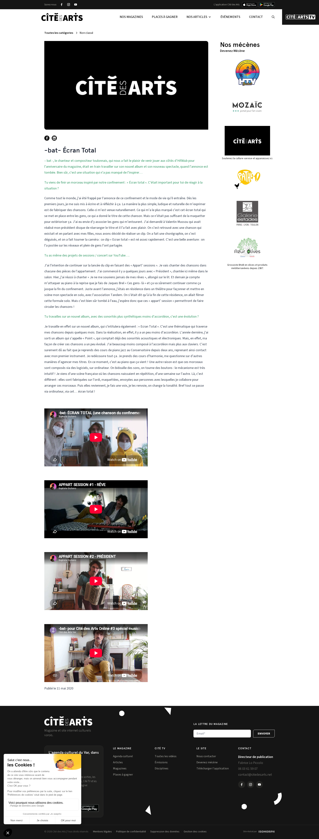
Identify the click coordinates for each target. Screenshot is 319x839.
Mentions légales (102, 831)
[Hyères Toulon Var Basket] (247, 73)
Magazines (119, 768)
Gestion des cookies (195, 831)
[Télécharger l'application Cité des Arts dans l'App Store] (249, 4)
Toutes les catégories (58, 33)
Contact (256, 17)
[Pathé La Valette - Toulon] (247, 179)
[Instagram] (68, 4)
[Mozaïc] (247, 106)
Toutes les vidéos (165, 756)
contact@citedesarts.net (255, 774)
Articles (118, 762)
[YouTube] (75, 4)
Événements (230, 17)
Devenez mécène (207, 762)
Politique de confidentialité (131, 831)
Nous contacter (206, 756)
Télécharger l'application (212, 768)
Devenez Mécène (232, 51)
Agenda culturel (123, 756)
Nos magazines (131, 17)
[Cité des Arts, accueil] (68, 721)
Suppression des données (164, 831)
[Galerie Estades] (247, 213)
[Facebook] (61, 4)
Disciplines (161, 768)
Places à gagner (165, 17)
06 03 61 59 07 (248, 768)
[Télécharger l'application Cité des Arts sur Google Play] (267, 4)
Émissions (161, 762)
